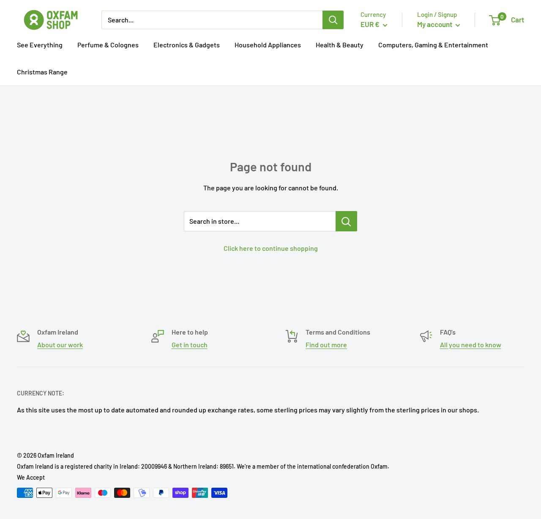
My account (435, 24)
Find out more (326, 345)
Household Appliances (268, 45)
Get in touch (190, 345)
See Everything (40, 45)
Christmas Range (42, 72)
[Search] (333, 20)
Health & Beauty (339, 45)
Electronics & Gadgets (186, 45)
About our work (60, 345)
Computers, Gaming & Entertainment (433, 45)
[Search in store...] (346, 221)
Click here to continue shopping (271, 248)
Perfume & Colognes (108, 45)
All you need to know (470, 345)
